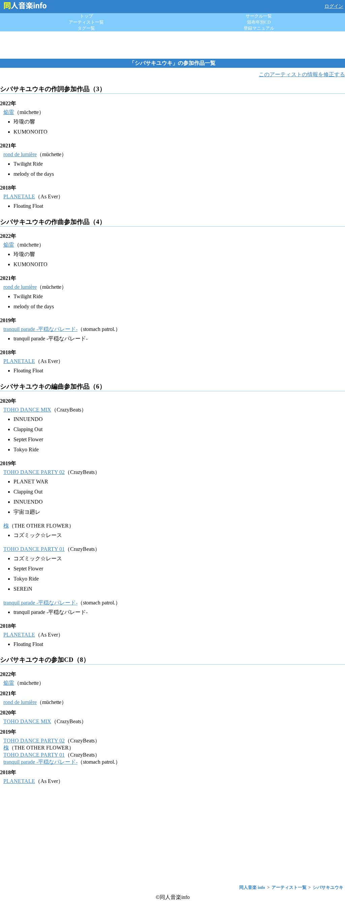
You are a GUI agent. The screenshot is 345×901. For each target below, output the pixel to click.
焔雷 (8, 112)
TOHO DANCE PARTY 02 (34, 472)
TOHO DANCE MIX (27, 410)
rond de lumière (20, 154)
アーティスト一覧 (86, 22)
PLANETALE (19, 196)
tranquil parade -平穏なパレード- (40, 329)
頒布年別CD (259, 22)
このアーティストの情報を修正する (302, 74)
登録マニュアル (259, 28)
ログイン (333, 6)
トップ (86, 16)
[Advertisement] (172, 45)
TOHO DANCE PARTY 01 (34, 549)
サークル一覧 (259, 16)
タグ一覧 (86, 28)
